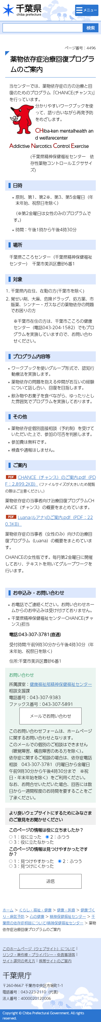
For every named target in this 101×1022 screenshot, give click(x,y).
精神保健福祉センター (68, 916)
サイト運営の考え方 (19, 961)
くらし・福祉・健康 (35, 910)
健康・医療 (66, 910)
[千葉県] (22, 10)
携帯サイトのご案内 (55, 961)
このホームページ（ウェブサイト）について (39, 948)
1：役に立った (27, 837)
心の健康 (37, 916)
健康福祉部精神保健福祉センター (61, 684)
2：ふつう (60, 837)
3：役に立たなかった (34, 842)
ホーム (8, 910)
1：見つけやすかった (34, 861)
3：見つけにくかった (34, 866)
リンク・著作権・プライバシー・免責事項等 (39, 954)
